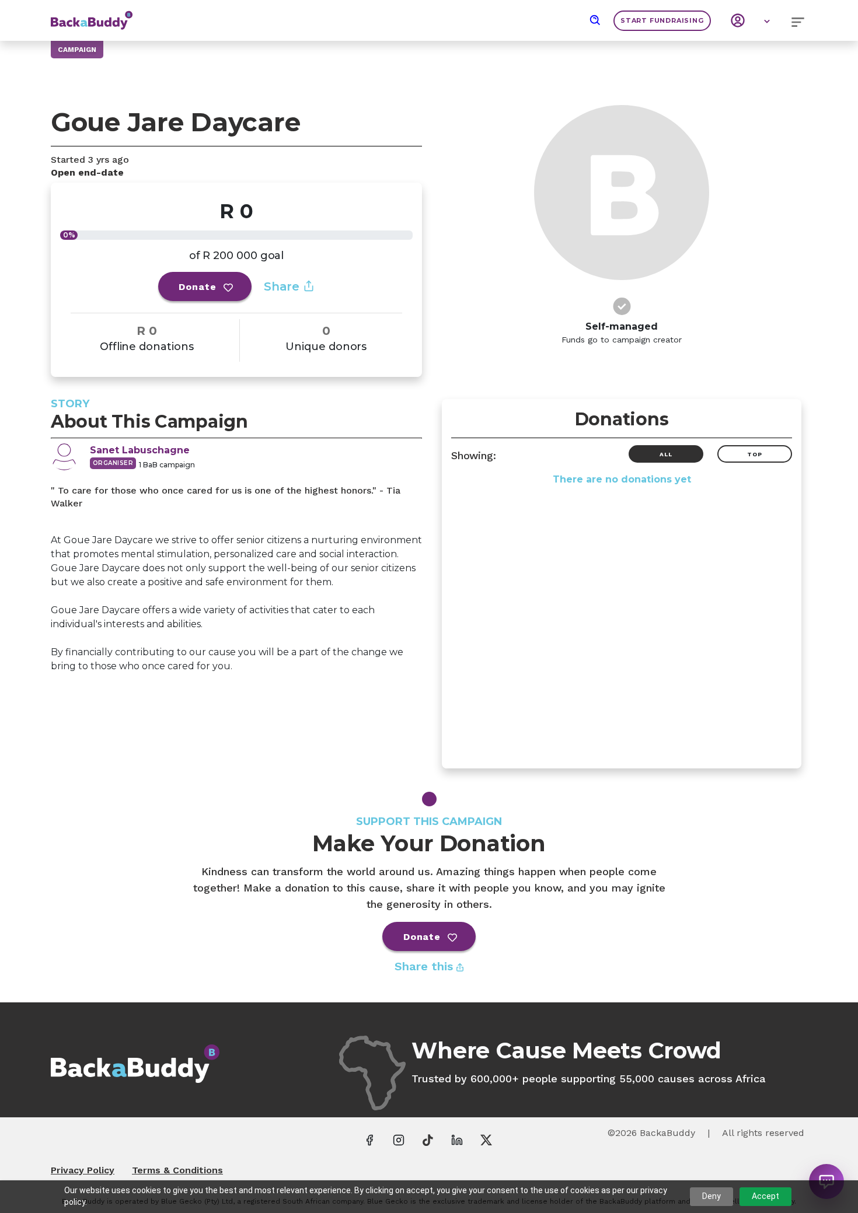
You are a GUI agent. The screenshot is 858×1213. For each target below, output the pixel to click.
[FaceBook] (369, 1139)
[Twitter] (486, 1139)
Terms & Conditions (177, 1170)
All (666, 454)
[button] (595, 20)
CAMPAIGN (77, 50)
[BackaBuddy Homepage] (91, 15)
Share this (425, 966)
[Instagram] (398, 1139)
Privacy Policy (82, 1170)
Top (754, 454)
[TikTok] (427, 1139)
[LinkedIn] (457, 1139)
